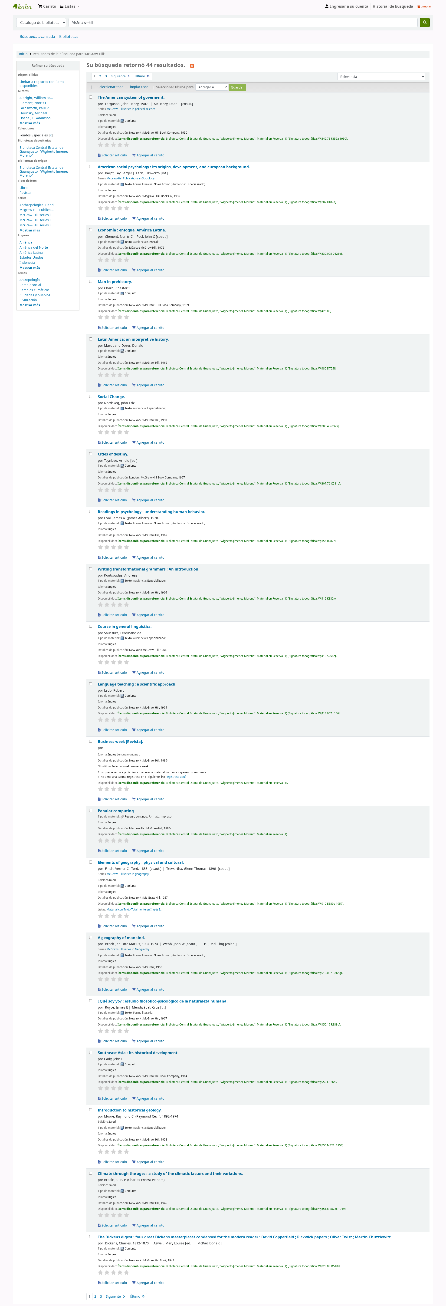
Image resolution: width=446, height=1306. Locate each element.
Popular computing (116, 811)
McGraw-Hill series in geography (128, 874)
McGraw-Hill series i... (36, 215)
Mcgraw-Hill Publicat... (37, 210)
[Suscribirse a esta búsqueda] (192, 65)
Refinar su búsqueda (48, 65)
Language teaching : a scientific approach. (137, 684)
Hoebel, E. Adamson (35, 118)
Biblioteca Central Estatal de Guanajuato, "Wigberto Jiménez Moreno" (44, 151)
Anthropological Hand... (38, 205)
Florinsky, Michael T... (36, 113)
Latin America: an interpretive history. (133, 339)
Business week (120, 741)
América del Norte (34, 247)
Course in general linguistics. (125, 626)
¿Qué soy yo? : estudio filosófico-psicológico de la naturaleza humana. (163, 1001)
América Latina (31, 252)
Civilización (28, 300)
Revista (25, 192)
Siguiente (119, 76)
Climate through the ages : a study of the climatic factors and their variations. (170, 1173)
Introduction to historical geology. (130, 1110)
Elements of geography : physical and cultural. (141, 862)
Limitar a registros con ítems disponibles (42, 83)
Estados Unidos (31, 257)
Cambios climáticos (34, 290)
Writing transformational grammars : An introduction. (149, 569)
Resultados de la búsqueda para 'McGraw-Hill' (69, 54)
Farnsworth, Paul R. (35, 108)
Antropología (30, 279)
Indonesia (27, 262)
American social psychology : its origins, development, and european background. (174, 167)
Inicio (23, 54)
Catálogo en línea (24, 6)
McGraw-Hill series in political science (131, 109)
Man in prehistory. (115, 282)
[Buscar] (425, 22)
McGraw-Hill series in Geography (128, 949)
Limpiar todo (138, 87)
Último (140, 76)
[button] (47, 6)
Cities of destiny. (113, 454)
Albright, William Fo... (36, 98)
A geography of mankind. (121, 938)
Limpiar (425, 6)
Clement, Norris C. (34, 103)
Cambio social (30, 285)
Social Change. (111, 397)
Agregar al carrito (150, 155)
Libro (23, 187)
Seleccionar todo (110, 87)
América (26, 242)
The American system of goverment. (131, 97)
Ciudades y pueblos (35, 295)
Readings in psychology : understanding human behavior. (151, 512)
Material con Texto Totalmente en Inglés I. (134, 909)
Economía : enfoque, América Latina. (132, 230)
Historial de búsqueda (393, 6)
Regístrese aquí (176, 777)
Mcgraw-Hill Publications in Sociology (130, 178)
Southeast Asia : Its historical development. (138, 1053)
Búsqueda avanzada (37, 37)
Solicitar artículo (114, 155)
